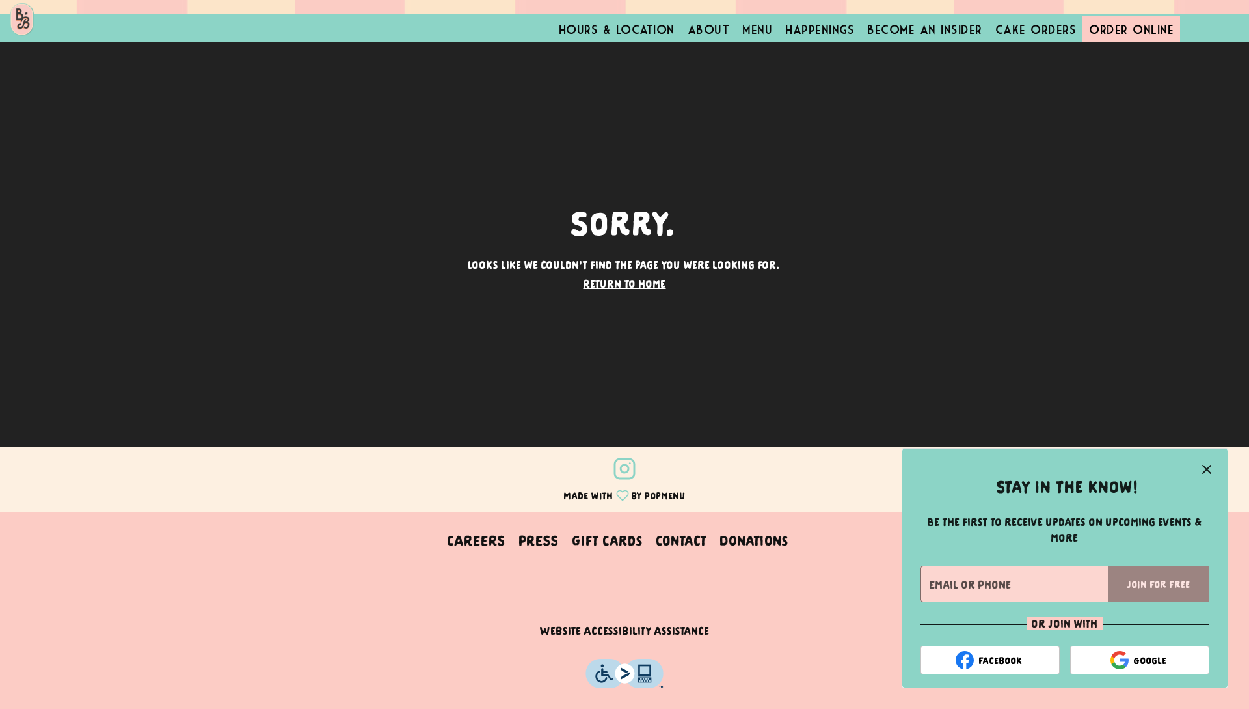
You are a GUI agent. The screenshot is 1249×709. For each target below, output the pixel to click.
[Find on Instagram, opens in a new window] (624, 470)
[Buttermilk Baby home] (69, 19)
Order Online (1131, 29)
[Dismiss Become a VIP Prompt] (1206, 469)
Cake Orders (1036, 29)
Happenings (819, 29)
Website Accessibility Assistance (625, 630)
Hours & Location (617, 29)
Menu (757, 29)
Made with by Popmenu (348, 494)
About (709, 29)
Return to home (625, 283)
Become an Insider (924, 29)
